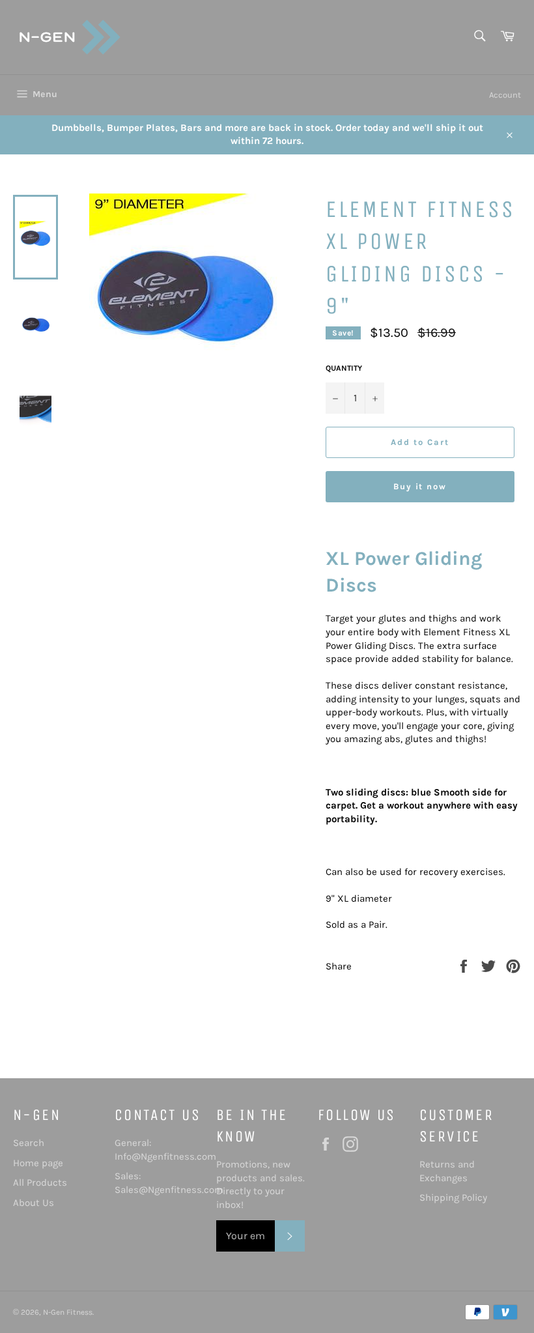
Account (505, 95)
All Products (40, 1182)
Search (28, 1143)
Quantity (344, 368)
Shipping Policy (453, 1197)
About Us (33, 1203)
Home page (38, 1163)
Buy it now (420, 486)
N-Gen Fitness (67, 1312)
